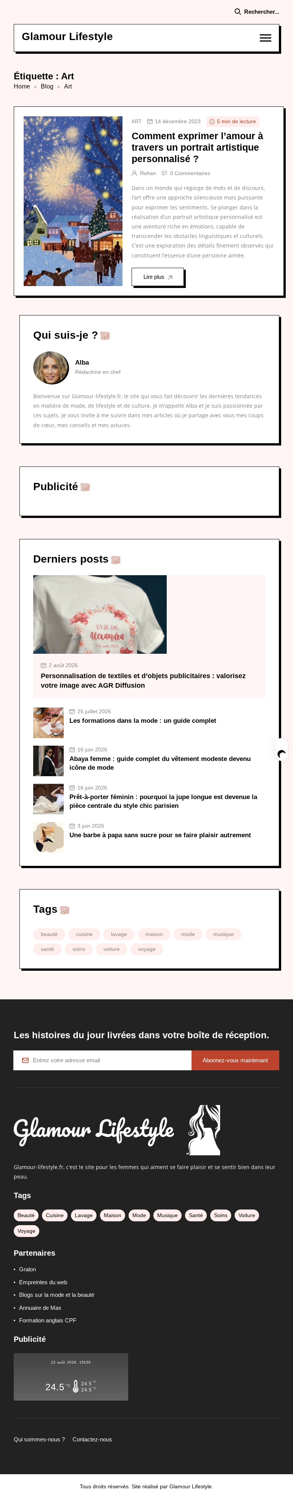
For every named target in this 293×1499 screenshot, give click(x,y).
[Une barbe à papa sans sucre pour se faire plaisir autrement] (48, 837)
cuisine (84, 934)
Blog (47, 86)
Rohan (148, 173)
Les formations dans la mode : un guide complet (142, 720)
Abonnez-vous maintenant (235, 1060)
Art (137, 121)
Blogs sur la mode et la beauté (56, 1295)
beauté (49, 934)
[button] (265, 37)
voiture (111, 949)
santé (47, 949)
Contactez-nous (92, 1439)
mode (188, 934)
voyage (147, 949)
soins (78, 949)
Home (22, 86)
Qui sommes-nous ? (39, 1439)
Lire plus (153, 276)
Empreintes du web (43, 1282)
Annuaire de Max (40, 1307)
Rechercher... (261, 11)
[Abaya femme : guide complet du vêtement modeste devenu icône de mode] (48, 761)
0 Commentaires (190, 173)
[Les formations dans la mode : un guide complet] (48, 723)
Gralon (27, 1269)
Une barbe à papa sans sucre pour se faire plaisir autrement (160, 835)
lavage (119, 934)
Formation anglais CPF (47, 1320)
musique (223, 934)
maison (154, 934)
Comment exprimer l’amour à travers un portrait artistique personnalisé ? (197, 147)
